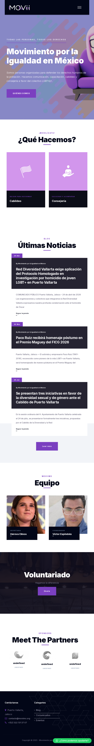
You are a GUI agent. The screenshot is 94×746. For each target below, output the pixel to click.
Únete (47, 591)
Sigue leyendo (22, 313)
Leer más (47, 446)
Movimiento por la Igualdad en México (32, 263)
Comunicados (43, 715)
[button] (72, 740)
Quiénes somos (21, 93)
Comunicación (61, 201)
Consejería (17, 201)
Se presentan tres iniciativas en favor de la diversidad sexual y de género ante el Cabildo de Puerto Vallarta (48, 397)
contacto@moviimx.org (19, 718)
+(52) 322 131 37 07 (17, 722)
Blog (38, 710)
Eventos (40, 720)
